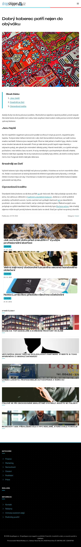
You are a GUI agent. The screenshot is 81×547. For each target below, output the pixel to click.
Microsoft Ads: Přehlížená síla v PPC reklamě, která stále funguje (40, 427)
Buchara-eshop (62, 206)
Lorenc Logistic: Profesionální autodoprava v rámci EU (33, 380)
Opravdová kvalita (18, 106)
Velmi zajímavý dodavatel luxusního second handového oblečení (40, 269)
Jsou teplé (15, 98)
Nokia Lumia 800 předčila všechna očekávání (34, 294)
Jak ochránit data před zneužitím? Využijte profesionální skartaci (32, 241)
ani (59, 200)
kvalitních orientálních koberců (39, 197)
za (38, 193)
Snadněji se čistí (17, 102)
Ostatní (76, 216)
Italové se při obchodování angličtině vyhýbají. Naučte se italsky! (40, 403)
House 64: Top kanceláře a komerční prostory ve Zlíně (32, 331)
